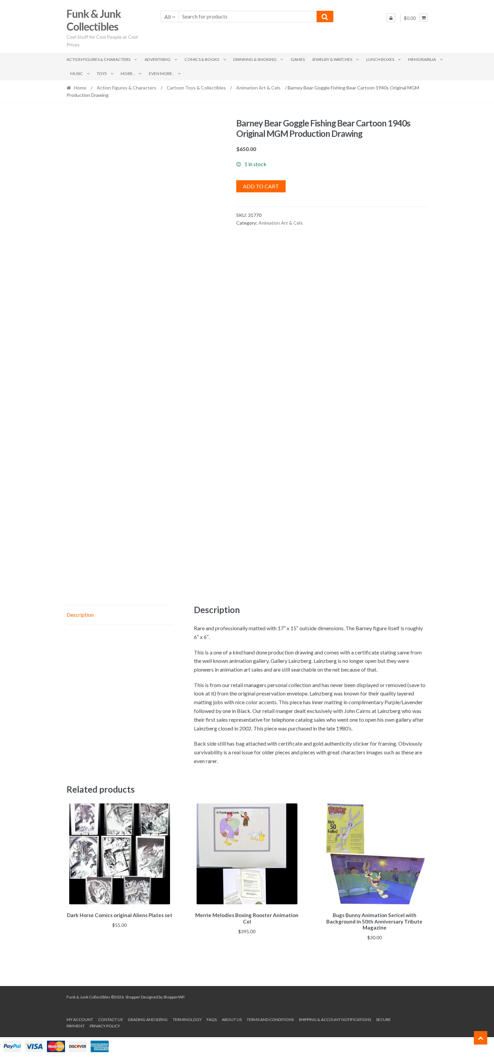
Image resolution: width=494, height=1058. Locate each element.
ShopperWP (173, 996)
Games (298, 59)
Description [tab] (80, 614)
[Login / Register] (390, 17)
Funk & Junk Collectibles (94, 20)
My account (80, 1019)
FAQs (212, 1019)
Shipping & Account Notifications (335, 1019)
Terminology (187, 1019)
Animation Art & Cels (258, 87)
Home (80, 87)
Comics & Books (201, 59)
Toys (102, 73)
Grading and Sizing (148, 1019)
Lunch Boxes (380, 59)
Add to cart (261, 186)
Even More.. (161, 73)
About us (232, 1019)
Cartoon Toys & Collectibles (196, 87)
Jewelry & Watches (332, 59)
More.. (128, 73)
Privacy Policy (105, 1025)
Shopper (132, 996)
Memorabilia (422, 59)
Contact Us (110, 1019)
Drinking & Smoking (255, 59)
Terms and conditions (270, 1019)
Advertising (158, 59)
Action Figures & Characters (98, 59)
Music (76, 73)
